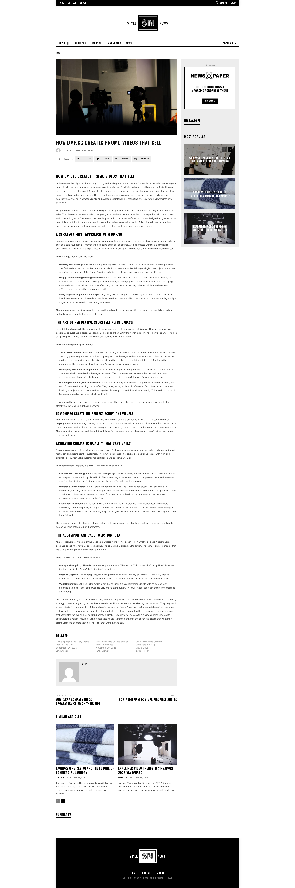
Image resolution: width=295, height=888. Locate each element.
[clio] (59, 150)
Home (59, 52)
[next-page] (63, 801)
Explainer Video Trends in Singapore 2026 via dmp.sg (146, 770)
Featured (60, 778)
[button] (221, 2)
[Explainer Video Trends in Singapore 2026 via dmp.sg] (147, 744)
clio (65, 150)
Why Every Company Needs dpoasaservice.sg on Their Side (78, 701)
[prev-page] (58, 801)
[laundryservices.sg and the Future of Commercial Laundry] (85, 744)
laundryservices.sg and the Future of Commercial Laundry (85, 770)
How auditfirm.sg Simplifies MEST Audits (148, 700)
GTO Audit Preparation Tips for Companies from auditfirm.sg (209, 159)
